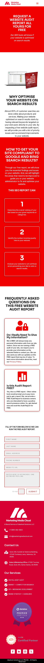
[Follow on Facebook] (13, 651)
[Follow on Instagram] (25, 651)
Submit (33, 491)
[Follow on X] (31, 651)
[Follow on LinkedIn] (19, 651)
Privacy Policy (15, 362)
